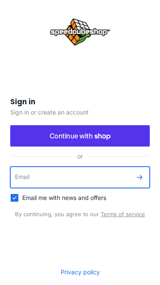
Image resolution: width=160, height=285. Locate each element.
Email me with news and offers (64, 197)
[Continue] (139, 177)
